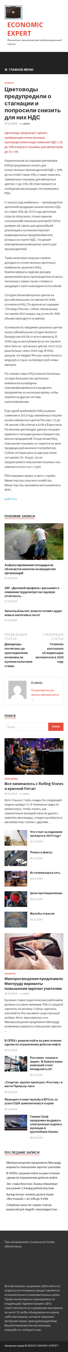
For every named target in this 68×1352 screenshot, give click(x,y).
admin (26, 123)
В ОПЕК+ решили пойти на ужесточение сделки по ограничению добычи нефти (33, 1042)
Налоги (9, 83)
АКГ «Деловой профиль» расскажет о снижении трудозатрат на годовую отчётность (32, 592)
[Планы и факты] (16, 865)
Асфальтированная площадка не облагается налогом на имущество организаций (30, 569)
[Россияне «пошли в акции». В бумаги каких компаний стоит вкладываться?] (16, 1070)
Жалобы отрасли (42, 913)
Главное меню (21, 69)
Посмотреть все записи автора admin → (45, 694)
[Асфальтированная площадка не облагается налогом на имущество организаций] (34, 560)
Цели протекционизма (46, 893)
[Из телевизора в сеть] (16, 885)
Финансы (10, 974)
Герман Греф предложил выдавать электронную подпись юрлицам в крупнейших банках (46, 1124)
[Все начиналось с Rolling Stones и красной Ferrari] (34, 775)
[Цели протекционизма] (16, 905)
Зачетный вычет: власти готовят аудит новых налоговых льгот (33, 613)
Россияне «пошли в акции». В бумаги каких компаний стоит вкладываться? (46, 1063)
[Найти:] (34, 727)
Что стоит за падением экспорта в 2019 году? (46, 833)
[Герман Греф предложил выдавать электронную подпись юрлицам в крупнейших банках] (16, 1129)
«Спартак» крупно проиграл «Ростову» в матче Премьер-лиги (34, 1084)
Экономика (11, 779)
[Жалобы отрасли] (16, 926)
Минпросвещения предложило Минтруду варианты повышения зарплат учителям (34, 983)
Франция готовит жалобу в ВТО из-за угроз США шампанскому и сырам (31, 1101)
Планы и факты (41, 852)
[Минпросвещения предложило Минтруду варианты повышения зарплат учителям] (34, 970)
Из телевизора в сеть (45, 872)
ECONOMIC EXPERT (25, 29)
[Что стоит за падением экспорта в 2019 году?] (16, 844)
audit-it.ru (11, 498)
